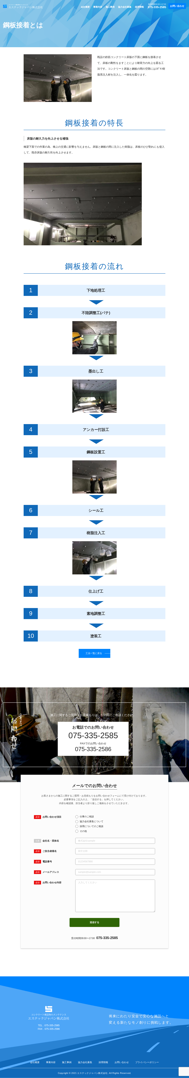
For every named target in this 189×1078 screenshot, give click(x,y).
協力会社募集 (124, 7)
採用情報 (139, 7)
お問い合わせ (177, 6)
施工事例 (110, 7)
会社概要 (85, 7)
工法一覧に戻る (93, 653)
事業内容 (97, 7)
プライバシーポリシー (147, 1062)
